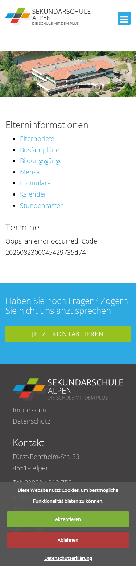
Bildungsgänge (41, 160)
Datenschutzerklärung (68, 558)
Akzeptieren (68, 519)
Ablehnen (68, 540)
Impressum (29, 409)
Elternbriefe (37, 138)
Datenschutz (31, 421)
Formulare (35, 182)
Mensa (30, 172)
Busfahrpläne (39, 149)
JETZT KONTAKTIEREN (68, 333)
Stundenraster (41, 205)
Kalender (33, 194)
